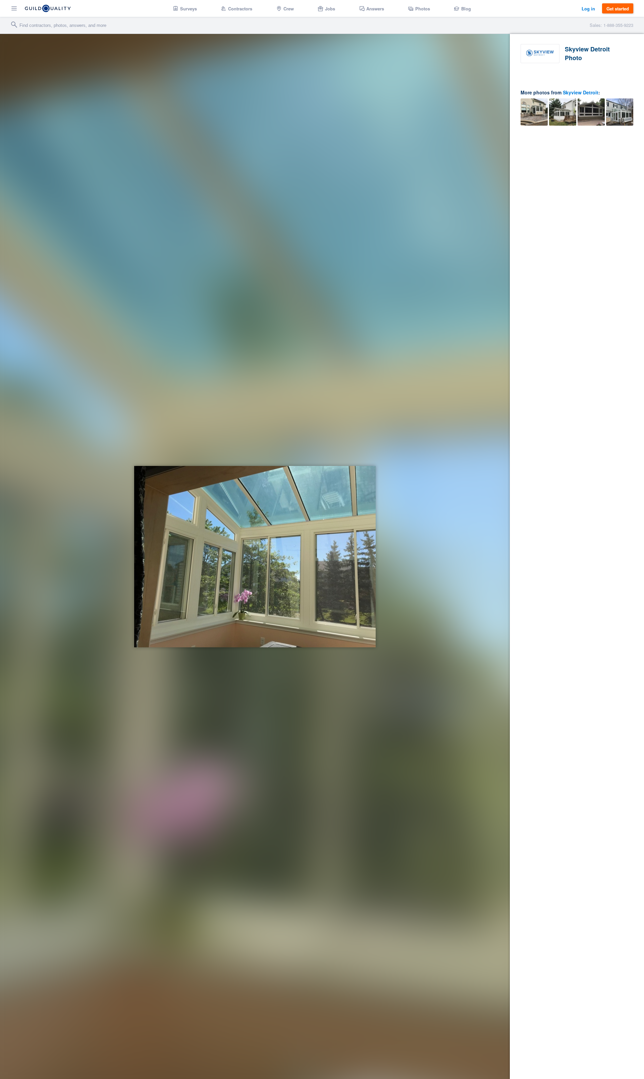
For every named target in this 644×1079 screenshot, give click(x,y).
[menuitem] (185, 8)
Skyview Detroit (580, 92)
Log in (588, 8)
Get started (617, 8)
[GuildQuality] (47, 8)
